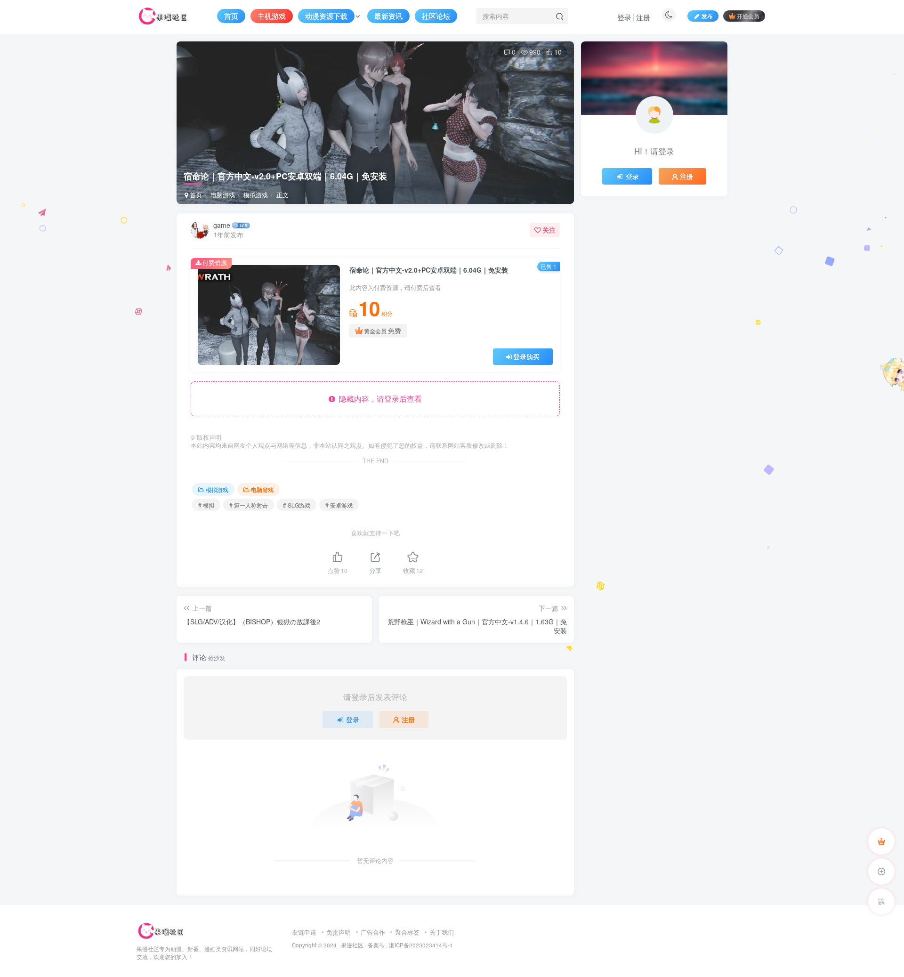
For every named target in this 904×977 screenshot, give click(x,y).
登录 (624, 17)
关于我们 (441, 932)
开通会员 (748, 16)
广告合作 (373, 932)
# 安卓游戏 (339, 505)
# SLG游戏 (296, 505)
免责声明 (338, 932)
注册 (643, 17)
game (221, 225)
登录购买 (526, 356)
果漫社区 (352, 945)
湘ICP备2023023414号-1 (421, 945)
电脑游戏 (222, 194)
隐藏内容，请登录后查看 (378, 398)
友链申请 (304, 932)
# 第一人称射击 (248, 505)
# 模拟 (206, 505)
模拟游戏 (255, 194)
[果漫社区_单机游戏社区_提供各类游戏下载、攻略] (161, 929)
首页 (195, 194)
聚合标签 (407, 932)
